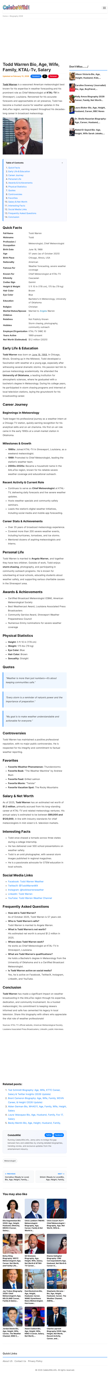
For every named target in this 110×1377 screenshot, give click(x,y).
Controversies (15, 194)
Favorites (13, 198)
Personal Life (14, 179)
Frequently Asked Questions (22, 213)
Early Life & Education (19, 171)
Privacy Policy (35, 1361)
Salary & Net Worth (17, 201)
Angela (43, 311)
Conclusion (13, 217)
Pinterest (53, 76)
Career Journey (15, 175)
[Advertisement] (55, 40)
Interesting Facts (16, 205)
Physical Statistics (17, 186)
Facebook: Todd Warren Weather (26, 881)
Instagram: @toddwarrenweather (26, 889)
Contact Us (20, 1361)
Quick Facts (14, 167)
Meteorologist (10, 1161)
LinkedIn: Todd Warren (20, 894)
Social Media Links (17, 209)
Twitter (49, 1135)
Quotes (11, 190)
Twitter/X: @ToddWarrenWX (23, 885)
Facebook (36, 76)
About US (7, 1361)
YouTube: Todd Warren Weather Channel (30, 898)
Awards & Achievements (20, 183)
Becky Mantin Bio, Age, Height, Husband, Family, (34, 1123)
